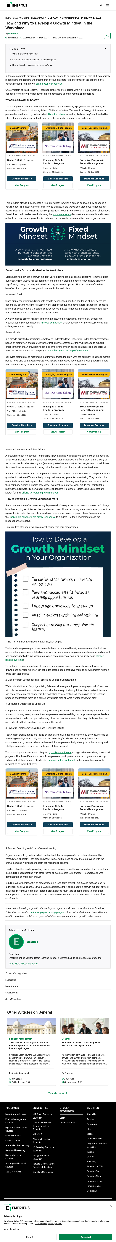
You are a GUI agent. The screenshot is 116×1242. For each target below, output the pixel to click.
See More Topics (13, 1172)
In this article (17, 48)
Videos (90, 1134)
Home (8, 18)
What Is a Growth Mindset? (25, 54)
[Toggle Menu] (107, 5)
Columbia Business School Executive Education (42, 1126)
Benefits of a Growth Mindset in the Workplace (34, 59)
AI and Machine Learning (17, 1145)
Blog (15, 18)
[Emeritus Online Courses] (16, 5)
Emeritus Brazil (94, 1171)
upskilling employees (60, 752)
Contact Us (92, 1191)
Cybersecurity (12, 992)
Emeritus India (94, 1186)
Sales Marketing (13, 999)
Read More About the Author (23, 963)
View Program (22, 185)
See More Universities (43, 1172)
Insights (90, 1152)
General (24, 18)
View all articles (56, 1093)
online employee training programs (48, 912)
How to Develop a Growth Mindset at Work (32, 65)
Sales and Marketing (15, 1150)
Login (62, 1118)
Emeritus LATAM (95, 1166)
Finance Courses (13, 1135)
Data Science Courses (15, 1114)
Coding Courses (12, 1140)
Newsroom (92, 1124)
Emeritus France (95, 1181)
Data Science (11, 986)
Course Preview (94, 1138)
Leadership (10, 980)
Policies (90, 1119)
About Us (91, 1114)
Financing (91, 1161)
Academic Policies (68, 1122)
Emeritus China (94, 1176)
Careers (91, 1156)
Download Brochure (22, 179)
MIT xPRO (37, 1134)
